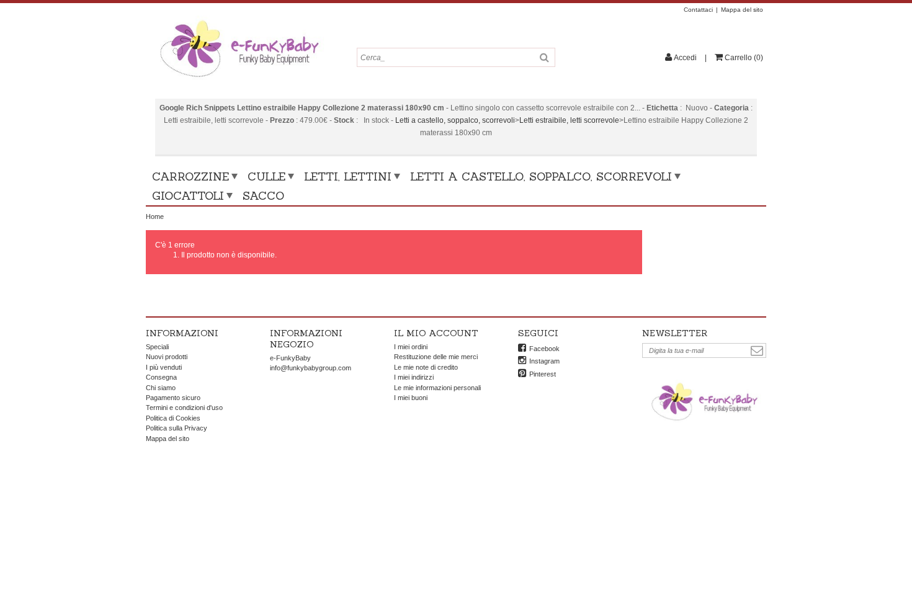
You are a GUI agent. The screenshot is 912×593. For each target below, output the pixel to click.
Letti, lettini (347, 176)
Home (155, 216)
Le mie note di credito (426, 367)
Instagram (544, 361)
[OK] (757, 351)
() (744, 57)
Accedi (685, 57)
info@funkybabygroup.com (310, 368)
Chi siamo (161, 387)
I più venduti (164, 367)
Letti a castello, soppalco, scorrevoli (455, 120)
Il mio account (436, 333)
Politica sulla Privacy (176, 428)
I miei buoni (410, 397)
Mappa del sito (742, 9)
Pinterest (542, 374)
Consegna (161, 377)
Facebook (544, 348)
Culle (266, 176)
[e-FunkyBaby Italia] (239, 20)
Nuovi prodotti (166, 356)
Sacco (263, 196)
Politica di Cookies (173, 418)
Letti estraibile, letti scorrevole (569, 120)
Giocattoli (188, 196)
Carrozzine (190, 176)
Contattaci (698, 9)
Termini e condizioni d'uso (184, 407)
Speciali (157, 346)
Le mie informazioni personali (437, 387)
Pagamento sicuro (173, 397)
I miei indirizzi (414, 377)
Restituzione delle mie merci (436, 356)
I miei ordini (410, 346)
